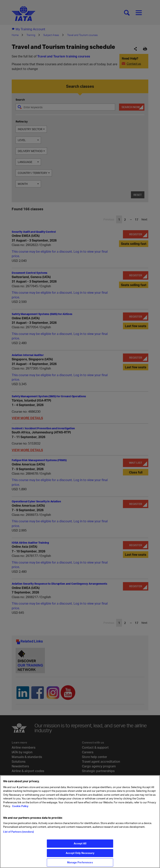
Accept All (80, 843)
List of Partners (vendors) (18, 831)
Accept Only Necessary (80, 853)
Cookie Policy (20, 806)
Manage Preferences (80, 862)
